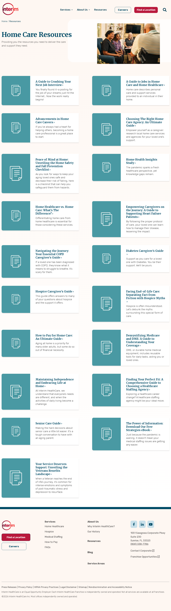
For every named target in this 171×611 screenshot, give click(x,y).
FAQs (47, 547)
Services (50, 521)
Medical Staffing (53, 536)
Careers (14, 546)
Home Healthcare (54, 526)
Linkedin (142, 524)
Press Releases (9, 587)
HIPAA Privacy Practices (46, 587)
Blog (90, 552)
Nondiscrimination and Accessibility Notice (110, 587)
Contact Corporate (141, 550)
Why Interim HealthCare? (101, 526)
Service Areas (96, 563)
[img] (10, 9)
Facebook (134, 524)
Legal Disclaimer (68, 587)
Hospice (49, 531)
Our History (94, 531)
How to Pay (51, 542)
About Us (93, 521)
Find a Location (16, 537)
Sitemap (83, 587)
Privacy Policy (25, 587)
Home (4, 21)
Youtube (150, 524)
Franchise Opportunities (144, 556)
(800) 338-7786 (139, 544)
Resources (94, 541)
